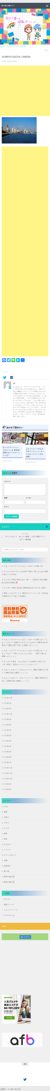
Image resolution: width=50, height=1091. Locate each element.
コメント (7, 481)
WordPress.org (9, 915)
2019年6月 (7, 735)
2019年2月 (7, 757)
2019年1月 (7, 762)
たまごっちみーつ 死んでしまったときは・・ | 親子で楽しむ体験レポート (24, 653)
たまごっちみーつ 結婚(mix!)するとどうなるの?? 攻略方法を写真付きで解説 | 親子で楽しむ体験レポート (25, 642)
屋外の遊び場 (9, 876)
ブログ (6, 823)
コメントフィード (11, 910)
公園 (5, 860)
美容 (5, 839)
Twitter (6, 806)
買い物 (6, 871)
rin (5, 61)
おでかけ (7, 844)
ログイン (7, 899)
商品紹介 (7, 866)
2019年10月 (8, 714)
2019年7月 (7, 730)
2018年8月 (7, 789)
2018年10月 (8, 779)
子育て (6, 817)
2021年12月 (8, 698)
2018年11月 (8, 773)
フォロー (26, 937)
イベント (7, 850)
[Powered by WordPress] (17, 1074)
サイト (6, 507)
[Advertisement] (25, 91)
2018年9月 (7, 784)
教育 (5, 833)
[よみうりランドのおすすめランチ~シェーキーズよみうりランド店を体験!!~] (36, 438)
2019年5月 (7, 741)
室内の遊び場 (9, 882)
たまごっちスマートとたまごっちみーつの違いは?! (23, 566)
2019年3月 (7, 752)
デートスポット (10, 855)
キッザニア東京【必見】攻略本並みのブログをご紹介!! (25, 588)
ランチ (6, 828)
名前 (6, 498)
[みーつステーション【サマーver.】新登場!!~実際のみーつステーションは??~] (13, 437)
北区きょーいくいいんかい (23, 664)
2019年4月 (7, 746)
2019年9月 (7, 719)
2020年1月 (7, 708)
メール (29, 498)
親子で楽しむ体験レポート (8, 5)
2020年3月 (7, 703)
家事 (5, 812)
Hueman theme (36, 1074)
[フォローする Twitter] (46, 526)
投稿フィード (9, 904)
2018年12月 (8, 768)
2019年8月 (7, 725)
